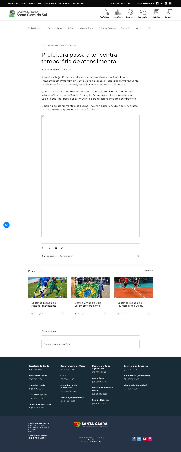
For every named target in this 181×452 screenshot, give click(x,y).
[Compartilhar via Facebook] (42, 248)
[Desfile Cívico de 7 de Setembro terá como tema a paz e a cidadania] (90, 287)
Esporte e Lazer (54, 28)
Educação (125, 28)
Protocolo (78, 4)
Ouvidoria (13, 4)
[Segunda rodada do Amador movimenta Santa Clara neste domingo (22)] (47, 287)
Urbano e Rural (86, 28)
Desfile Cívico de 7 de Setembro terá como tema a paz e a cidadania (90, 304)
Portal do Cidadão (31, 4)
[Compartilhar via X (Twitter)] (49, 248)
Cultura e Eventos (107, 28)
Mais (138, 28)
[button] (149, 28)
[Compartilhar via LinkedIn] (55, 248)
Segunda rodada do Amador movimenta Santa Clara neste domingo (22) (44, 304)
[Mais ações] (138, 46)
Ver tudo (149, 271)
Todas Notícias (35, 28)
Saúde (71, 28)
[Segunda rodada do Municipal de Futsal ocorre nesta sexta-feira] (133, 287)
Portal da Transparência (56, 4)
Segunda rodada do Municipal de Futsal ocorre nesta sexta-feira (132, 304)
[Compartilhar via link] (62, 248)
